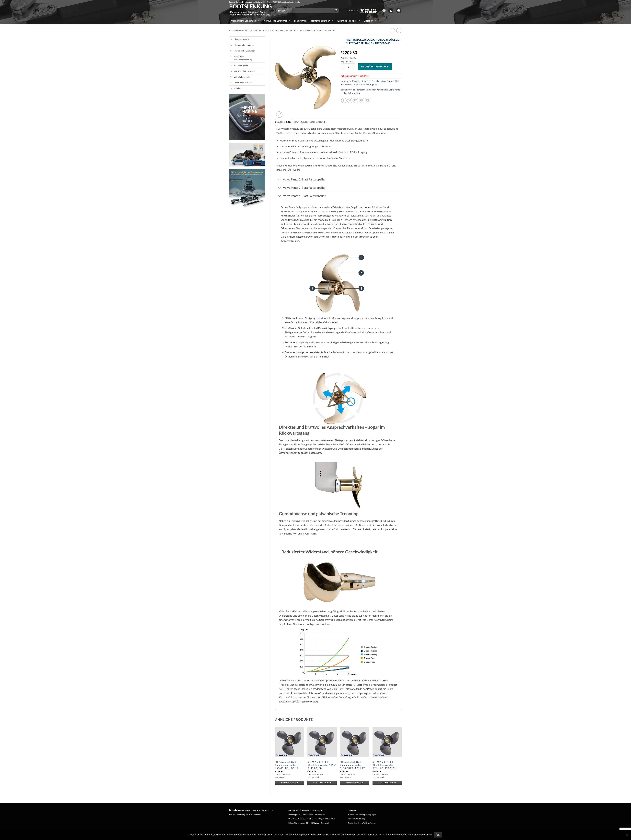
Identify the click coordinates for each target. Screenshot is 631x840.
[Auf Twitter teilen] (349, 100)
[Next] (401, 758)
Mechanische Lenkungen (243, 20)
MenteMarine (249, 109)
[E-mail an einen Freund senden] (355, 100)
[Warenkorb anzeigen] (398, 10)
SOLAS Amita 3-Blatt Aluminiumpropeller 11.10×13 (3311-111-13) (352, 765)
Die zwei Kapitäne (253, 815)
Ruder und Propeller (347, 20)
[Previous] (275, 758)
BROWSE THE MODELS (247, 125)
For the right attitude (247, 118)
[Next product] (392, 30)
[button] (390, 10)
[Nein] (627, 836)
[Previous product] (398, 30)
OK (438, 835)
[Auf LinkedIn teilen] (367, 100)
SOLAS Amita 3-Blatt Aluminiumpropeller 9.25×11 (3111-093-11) (384, 765)
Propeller (259, 30)
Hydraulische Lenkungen (275, 20)
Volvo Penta (382, 89)
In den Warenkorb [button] (289, 783)
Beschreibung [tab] (283, 122)
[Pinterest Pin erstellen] (361, 100)
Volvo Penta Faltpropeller (282, 30)
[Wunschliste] (384, 10)
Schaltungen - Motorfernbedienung (312, 20)
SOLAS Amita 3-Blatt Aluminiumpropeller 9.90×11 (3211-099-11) (287, 765)
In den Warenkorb (374, 66)
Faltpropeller (360, 89)
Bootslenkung (250, 6)
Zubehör (368, 20)
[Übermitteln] (336, 10)
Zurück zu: (353, 11)
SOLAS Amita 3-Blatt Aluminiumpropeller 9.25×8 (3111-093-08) (321, 765)
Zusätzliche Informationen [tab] (310, 122)
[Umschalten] (231, 39)
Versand (349, 61)
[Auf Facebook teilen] (344, 100)
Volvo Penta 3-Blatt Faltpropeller (317, 30)
